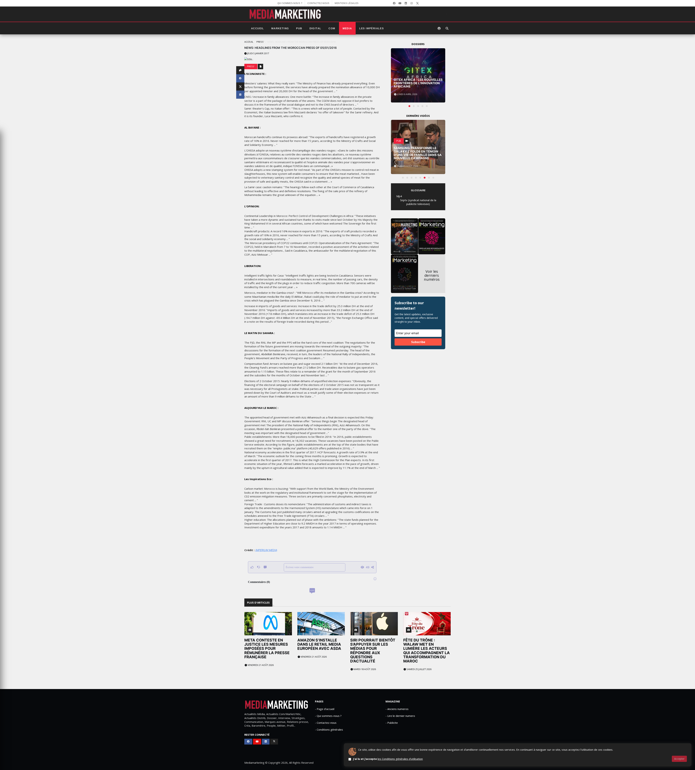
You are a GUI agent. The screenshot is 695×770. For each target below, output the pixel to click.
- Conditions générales (329, 729)
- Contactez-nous (325, 722)
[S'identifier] (439, 28)
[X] (417, 3)
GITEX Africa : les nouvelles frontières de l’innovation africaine (418, 83)
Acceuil (248, 41)
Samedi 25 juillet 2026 (418, 669)
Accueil (257, 28)
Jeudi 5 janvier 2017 (258, 53)
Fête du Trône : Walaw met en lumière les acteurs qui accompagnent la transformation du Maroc (426, 650)
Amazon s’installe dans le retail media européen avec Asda (319, 644)
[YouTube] (400, 3)
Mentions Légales (347, 3)
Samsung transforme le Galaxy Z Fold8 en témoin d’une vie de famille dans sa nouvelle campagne (418, 153)
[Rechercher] (447, 28)
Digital (315, 28)
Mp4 (399, 196)
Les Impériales (371, 28)
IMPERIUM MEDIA (266, 550)
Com (331, 28)
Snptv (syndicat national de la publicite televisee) (418, 202)
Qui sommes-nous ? (289, 3)
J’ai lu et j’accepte (388, 759)
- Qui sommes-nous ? (328, 716)
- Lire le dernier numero (400, 716)
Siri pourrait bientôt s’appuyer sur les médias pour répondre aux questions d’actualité (372, 650)
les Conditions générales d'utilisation (400, 759)
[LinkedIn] (405, 3)
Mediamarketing (254, 762)
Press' (260, 41)
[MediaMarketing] (286, 14)
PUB (299, 28)
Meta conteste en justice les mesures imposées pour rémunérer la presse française (267, 648)
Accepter (679, 758)
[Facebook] (394, 3)
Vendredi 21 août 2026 (260, 665)
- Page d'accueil (324, 709)
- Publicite (392, 722)
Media (347, 28)
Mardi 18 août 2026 (364, 669)
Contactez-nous (318, 3)
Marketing (280, 28)
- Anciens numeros (397, 709)
